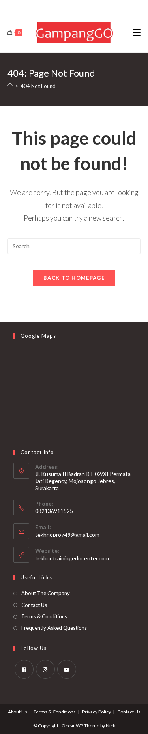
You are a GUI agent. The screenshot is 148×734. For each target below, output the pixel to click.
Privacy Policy (96, 712)
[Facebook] (24, 669)
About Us (17, 712)
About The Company (45, 593)
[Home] (10, 86)
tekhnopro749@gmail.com (67, 534)
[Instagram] (45, 669)
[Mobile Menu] (137, 32)
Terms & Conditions (44, 616)
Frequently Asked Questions (54, 628)
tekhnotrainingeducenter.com (72, 558)
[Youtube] (66, 669)
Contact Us (34, 605)
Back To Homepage (74, 278)
